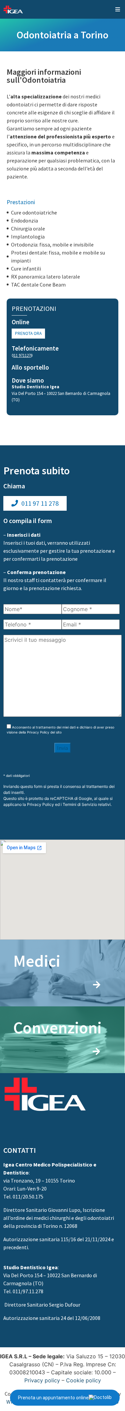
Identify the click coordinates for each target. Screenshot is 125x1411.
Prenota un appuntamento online (53, 1397)
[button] (28, 334)
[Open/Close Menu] (117, 9)
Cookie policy (83, 1380)
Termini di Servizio (80, 804)
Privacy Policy (38, 732)
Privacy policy (42, 1380)
